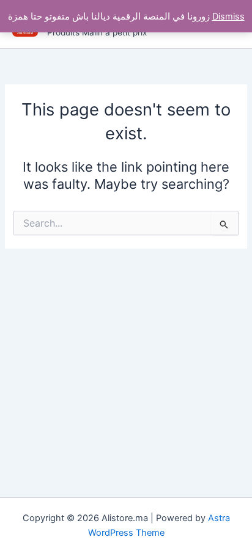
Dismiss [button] (228, 16)
